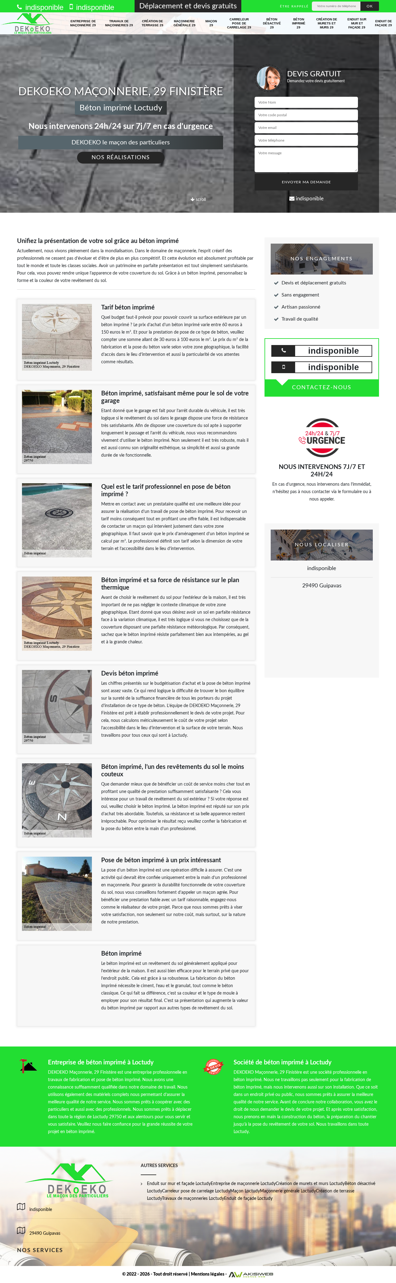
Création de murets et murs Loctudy (310, 1184)
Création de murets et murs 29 (326, 23)
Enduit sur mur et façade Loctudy (179, 1184)
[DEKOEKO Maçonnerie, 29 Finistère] (28, 23)
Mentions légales (207, 1274)
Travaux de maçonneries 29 (119, 23)
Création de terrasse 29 (152, 23)
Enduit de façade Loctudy (248, 1198)
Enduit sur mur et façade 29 (356, 23)
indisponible (43, 7)
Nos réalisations (121, 157)
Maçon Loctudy (245, 1191)
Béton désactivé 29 (272, 23)
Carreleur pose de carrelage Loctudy (196, 1191)
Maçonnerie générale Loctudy (288, 1191)
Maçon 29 (211, 23)
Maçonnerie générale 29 (185, 23)
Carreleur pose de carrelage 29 (239, 23)
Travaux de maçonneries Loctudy (193, 1198)
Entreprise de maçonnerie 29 (83, 23)
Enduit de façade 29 (383, 23)
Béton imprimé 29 (298, 23)
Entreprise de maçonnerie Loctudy (243, 1184)
